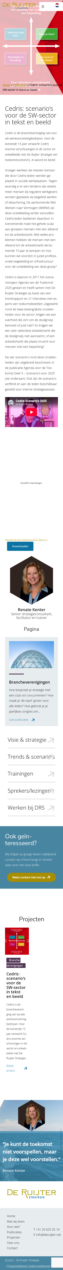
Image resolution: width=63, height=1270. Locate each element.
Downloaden (20, 546)
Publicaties (20, 85)
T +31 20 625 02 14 (46, 1229)
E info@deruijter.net (47, 1235)
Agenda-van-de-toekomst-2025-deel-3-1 (26, 539)
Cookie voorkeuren (39, 1266)
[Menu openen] (42, 6)
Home (6, 85)
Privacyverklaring (17, 1266)
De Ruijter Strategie (27, 1260)
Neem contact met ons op (28, 877)
